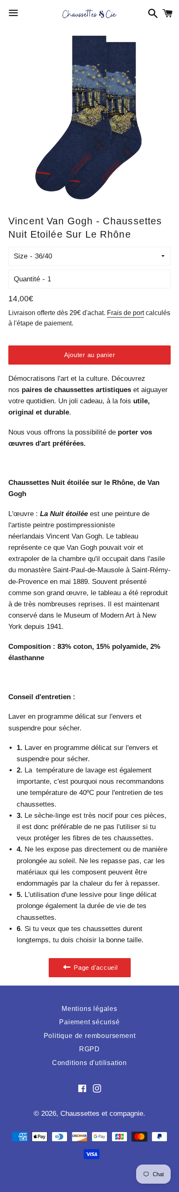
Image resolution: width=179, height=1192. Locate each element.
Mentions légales (89, 1008)
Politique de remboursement (90, 1035)
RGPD (89, 1049)
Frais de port (125, 312)
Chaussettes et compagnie (101, 1114)
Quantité (27, 279)
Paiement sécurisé (89, 1022)
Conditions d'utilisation (89, 1062)
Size (20, 256)
